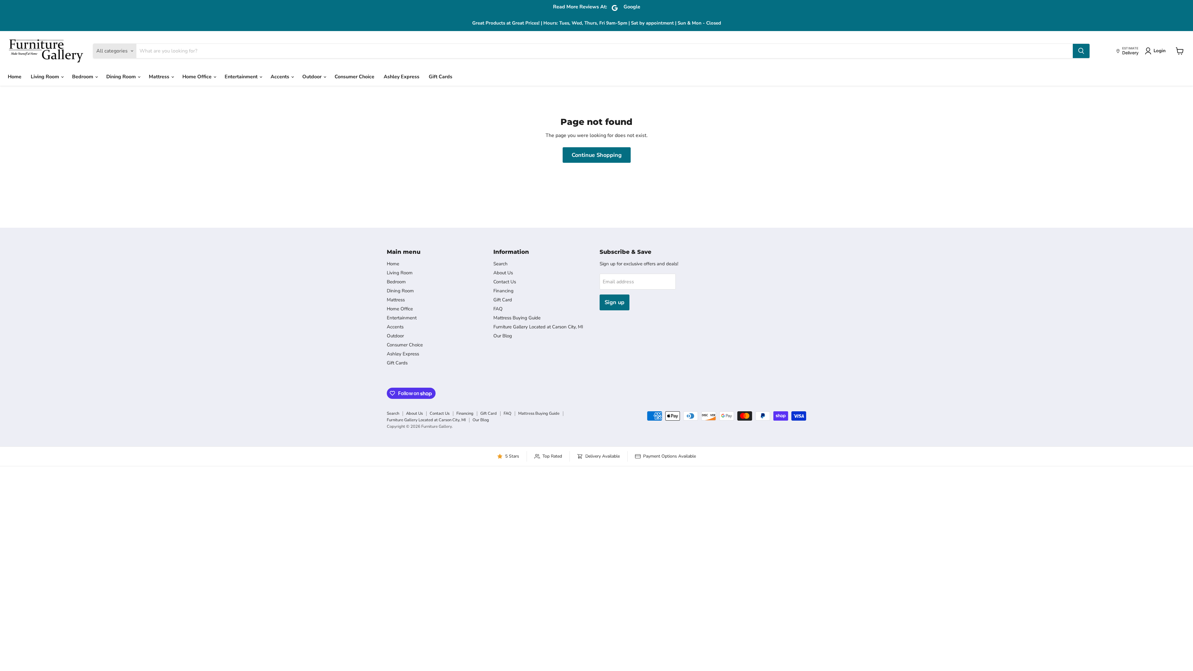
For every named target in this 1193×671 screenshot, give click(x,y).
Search (500, 264)
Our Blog (502, 336)
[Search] (1081, 51)
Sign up (614, 302)
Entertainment (242, 76)
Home (14, 76)
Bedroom (83, 76)
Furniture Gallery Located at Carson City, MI (538, 327)
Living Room (45, 76)
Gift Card (502, 300)
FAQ (498, 309)
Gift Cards (440, 76)
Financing (503, 291)
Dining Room (121, 76)
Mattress (160, 76)
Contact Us (504, 282)
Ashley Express (401, 76)
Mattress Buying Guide (517, 318)
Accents (280, 76)
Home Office (197, 76)
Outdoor (312, 76)
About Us (503, 273)
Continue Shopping (597, 155)
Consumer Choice (354, 76)
